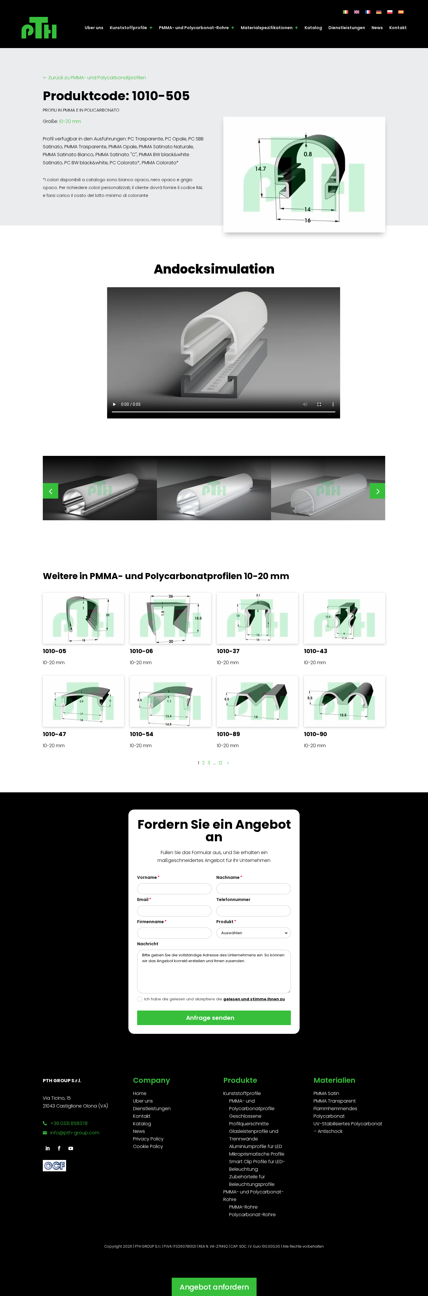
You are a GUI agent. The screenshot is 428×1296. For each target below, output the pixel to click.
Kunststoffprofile (128, 28)
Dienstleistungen (346, 28)
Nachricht (147, 944)
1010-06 (141, 651)
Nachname (228, 877)
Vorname (147, 877)
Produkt (225, 922)
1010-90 (315, 734)
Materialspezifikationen (267, 28)
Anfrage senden (210, 1018)
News (377, 28)
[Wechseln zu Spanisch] (400, 12)
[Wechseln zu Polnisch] (389, 12)
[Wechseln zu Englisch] (356, 12)
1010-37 (228, 651)
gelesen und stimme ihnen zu (254, 999)
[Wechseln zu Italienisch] (345, 12)
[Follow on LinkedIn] (47, 1148)
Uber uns (94, 28)
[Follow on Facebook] (59, 1148)
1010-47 (54, 734)
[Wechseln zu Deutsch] (378, 12)
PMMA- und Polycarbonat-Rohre (194, 28)
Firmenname (150, 922)
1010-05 (54, 651)
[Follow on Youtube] (70, 1148)
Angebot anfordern (214, 1287)
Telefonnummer (233, 899)
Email (142, 899)
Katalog (313, 28)
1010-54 (141, 734)
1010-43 (315, 651)
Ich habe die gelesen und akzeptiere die (214, 999)
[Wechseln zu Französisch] (367, 12)
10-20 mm (70, 121)
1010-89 (228, 734)
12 (220, 762)
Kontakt (398, 28)
